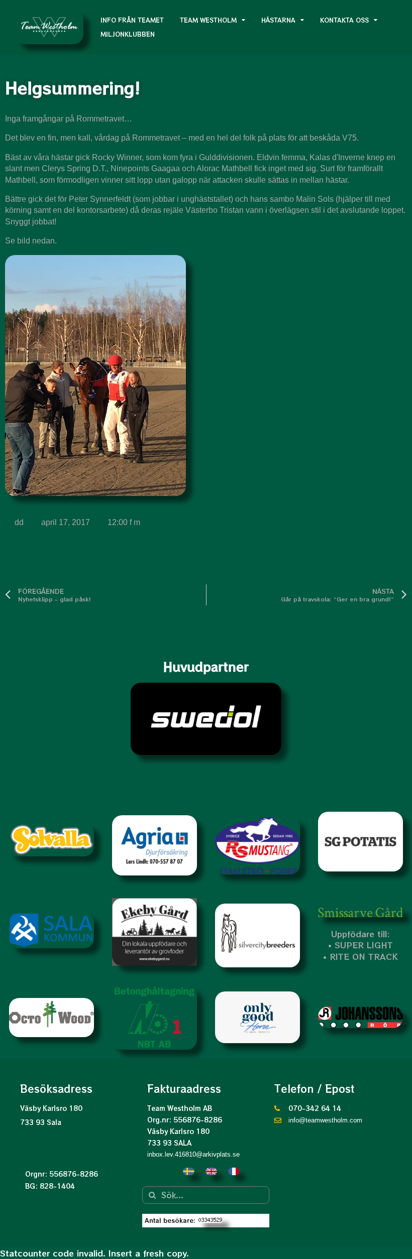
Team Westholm (208, 20)
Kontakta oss (344, 20)
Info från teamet (132, 20)
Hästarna (278, 20)
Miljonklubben (127, 34)
